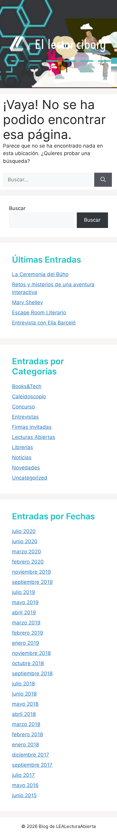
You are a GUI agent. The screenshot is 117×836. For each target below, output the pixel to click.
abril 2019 (24, 612)
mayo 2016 (25, 785)
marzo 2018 (26, 724)
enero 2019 (25, 643)
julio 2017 (23, 775)
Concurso (23, 407)
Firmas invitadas (32, 427)
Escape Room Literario (39, 313)
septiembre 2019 (32, 582)
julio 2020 (24, 531)
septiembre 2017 (32, 765)
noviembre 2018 (31, 653)
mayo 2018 (25, 704)
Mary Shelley (27, 302)
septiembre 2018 (32, 673)
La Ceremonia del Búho (40, 274)
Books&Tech (26, 386)
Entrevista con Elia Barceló (44, 323)
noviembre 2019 (31, 572)
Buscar (17, 208)
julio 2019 (23, 592)
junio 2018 (24, 694)
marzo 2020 (26, 552)
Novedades (26, 468)
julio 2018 (23, 684)
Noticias (22, 457)
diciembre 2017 (30, 755)
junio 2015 (24, 795)
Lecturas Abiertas (33, 437)
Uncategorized (29, 478)
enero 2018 (25, 745)
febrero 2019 (27, 633)
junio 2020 (25, 541)
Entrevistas (25, 417)
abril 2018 (24, 714)
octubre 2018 (28, 663)
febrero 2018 (27, 734)
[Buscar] (103, 180)
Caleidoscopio (29, 396)
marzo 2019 (26, 623)
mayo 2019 (25, 602)
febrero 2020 (28, 562)
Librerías (22, 447)
